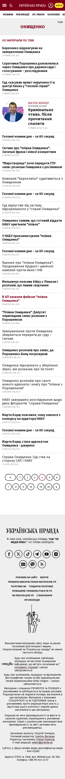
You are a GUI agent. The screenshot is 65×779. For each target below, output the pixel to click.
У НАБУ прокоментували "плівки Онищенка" (26, 238)
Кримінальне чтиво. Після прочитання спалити (40, 116)
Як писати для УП (23, 595)
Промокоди (32, 600)
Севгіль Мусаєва (44, 736)
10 (30, 486)
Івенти (44, 577)
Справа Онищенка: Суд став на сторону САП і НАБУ (26, 459)
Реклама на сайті (26, 577)
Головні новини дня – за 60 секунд (28, 136)
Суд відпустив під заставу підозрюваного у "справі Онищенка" (31, 207)
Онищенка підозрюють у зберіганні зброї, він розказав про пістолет (30, 367)
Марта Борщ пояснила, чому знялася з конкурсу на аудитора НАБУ (31, 417)
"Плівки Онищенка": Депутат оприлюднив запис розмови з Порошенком (24, 316)
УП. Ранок (38, 14)
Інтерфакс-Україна (25, 667)
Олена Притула (45, 739)
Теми (60, 22)
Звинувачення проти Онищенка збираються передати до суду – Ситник (27, 335)
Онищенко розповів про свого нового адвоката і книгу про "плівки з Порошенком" (32, 384)
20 (48, 486)
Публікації (22, 14)
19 (41, 486)
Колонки (53, 14)
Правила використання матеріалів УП (32, 581)
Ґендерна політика (41, 586)
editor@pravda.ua (42, 742)
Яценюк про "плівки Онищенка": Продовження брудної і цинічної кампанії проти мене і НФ (27, 266)
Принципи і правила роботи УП (32, 591)
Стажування (44, 595)
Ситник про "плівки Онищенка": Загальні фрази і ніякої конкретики (29, 150)
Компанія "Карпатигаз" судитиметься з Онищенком (32, 180)
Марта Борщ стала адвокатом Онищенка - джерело (25, 443)
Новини (8, 14)
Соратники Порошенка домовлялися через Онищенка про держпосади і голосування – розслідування (30, 67)
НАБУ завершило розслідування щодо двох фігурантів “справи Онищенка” (32, 401)
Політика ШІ (18, 586)
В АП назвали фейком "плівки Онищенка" (24, 299)
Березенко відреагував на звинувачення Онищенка (22, 50)
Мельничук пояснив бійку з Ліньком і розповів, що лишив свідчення (30, 283)
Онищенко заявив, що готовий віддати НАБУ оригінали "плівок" (32, 222)
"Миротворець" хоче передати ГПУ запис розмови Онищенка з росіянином (32, 165)
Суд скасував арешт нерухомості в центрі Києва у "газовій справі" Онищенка (28, 86)
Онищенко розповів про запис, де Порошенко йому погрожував (28, 352)
